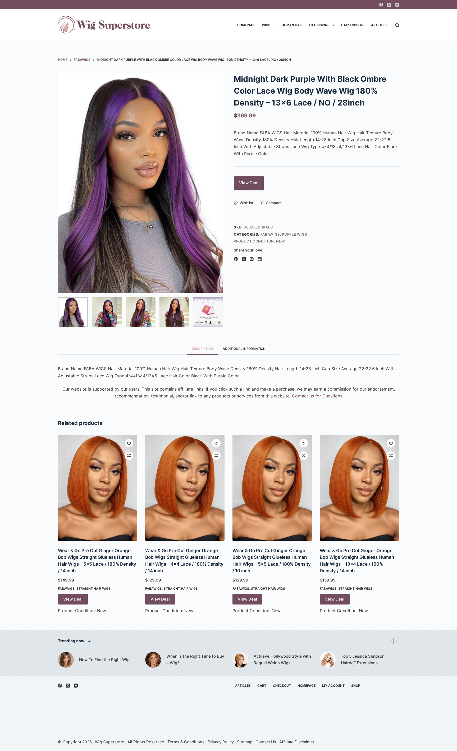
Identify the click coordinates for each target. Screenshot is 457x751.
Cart (261, 686)
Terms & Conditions (185, 741)
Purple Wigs (294, 234)
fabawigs (270, 234)
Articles (379, 25)
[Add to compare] (129, 455)
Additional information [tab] (244, 349)
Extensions (319, 25)
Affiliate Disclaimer (296, 741)
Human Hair (292, 25)
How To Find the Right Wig (104, 659)
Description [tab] (202, 349)
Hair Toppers (352, 25)
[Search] (397, 25)
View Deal (248, 182)
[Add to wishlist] (129, 443)
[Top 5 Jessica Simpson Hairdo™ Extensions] (328, 660)
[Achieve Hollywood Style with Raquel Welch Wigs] (240, 660)
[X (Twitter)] (389, 5)
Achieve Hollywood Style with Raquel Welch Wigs (282, 659)
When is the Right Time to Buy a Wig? (195, 659)
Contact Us (265, 741)
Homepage (246, 25)
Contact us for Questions (317, 396)
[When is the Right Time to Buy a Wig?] (153, 660)
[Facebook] (381, 5)
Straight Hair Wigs (93, 588)
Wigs (266, 25)
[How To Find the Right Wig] (66, 660)
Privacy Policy (221, 741)
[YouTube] (397, 5)
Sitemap (244, 741)
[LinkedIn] (260, 259)
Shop (355, 686)
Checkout (282, 686)
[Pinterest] (252, 259)
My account (333, 686)
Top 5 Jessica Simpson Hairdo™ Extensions (363, 659)
